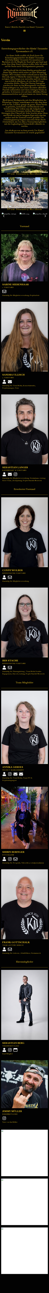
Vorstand (24, 226)
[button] (3, 216)
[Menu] (24, 30)
